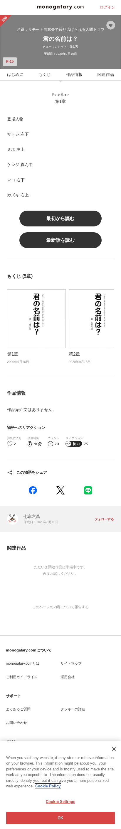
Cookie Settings (60, 801)
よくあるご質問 (18, 709)
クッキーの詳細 (72, 709)
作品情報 (74, 74)
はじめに (15, 74)
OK (60, 818)
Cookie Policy (47, 786)
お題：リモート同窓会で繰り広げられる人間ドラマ (61, 29)
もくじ (44, 74)
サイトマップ (71, 663)
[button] (33, 490)
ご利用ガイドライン (22, 677)
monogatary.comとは (22, 663)
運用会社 (67, 677)
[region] (60, 785)
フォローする (104, 519)
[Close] (113, 749)
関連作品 (106, 74)
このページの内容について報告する (60, 607)
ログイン (107, 7)
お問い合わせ (16, 723)
